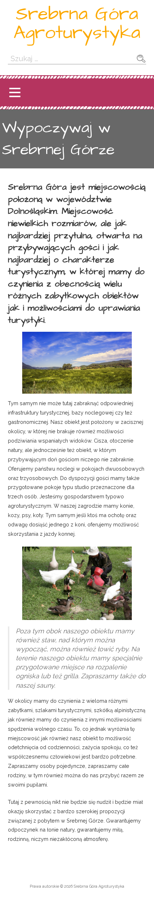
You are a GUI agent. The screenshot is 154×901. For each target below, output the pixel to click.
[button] (15, 92)
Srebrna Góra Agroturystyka (77, 23)
